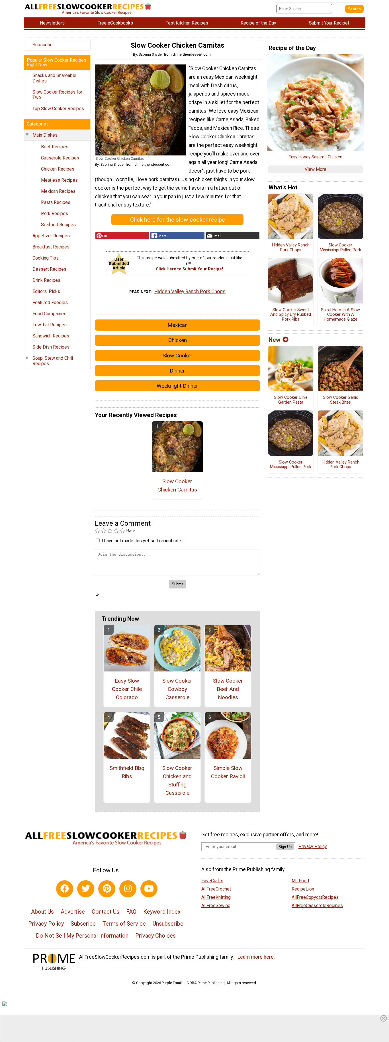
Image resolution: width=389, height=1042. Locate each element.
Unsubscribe (168, 923)
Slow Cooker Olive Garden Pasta (291, 400)
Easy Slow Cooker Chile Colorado (127, 689)
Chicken (177, 340)
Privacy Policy (46, 923)
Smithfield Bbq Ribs (127, 772)
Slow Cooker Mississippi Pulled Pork (340, 247)
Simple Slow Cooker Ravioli (228, 772)
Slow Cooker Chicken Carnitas (177, 485)
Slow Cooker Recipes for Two (57, 94)
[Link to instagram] (127, 888)
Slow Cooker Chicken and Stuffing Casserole (177, 780)
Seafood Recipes (58, 224)
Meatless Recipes (59, 180)
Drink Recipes (46, 280)
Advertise (73, 911)
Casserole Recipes (60, 158)
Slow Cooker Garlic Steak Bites (340, 400)
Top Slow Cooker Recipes (58, 108)
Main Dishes (45, 135)
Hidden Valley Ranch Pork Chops (190, 291)
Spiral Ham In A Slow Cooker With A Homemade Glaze (340, 315)
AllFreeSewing (215, 905)
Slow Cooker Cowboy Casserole (177, 689)
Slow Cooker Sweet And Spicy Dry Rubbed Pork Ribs (290, 315)
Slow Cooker (178, 355)
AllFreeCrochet (216, 889)
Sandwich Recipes (50, 336)
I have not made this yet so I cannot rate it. (144, 540)
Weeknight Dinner (177, 386)
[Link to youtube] (148, 888)
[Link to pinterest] (106, 888)
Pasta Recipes (55, 202)
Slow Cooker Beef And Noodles (228, 689)
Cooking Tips (45, 258)
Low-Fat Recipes (49, 324)
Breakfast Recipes (50, 247)
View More (315, 169)
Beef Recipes (54, 146)
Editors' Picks (46, 291)
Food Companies (49, 313)
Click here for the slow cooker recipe (177, 219)
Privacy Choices (155, 935)
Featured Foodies (50, 302)
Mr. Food (300, 880)
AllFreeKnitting (216, 897)
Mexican (177, 325)
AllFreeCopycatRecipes (315, 897)
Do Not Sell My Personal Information (82, 935)
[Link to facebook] (64, 888)
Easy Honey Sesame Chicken (315, 157)
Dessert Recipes (49, 269)
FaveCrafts (212, 880)
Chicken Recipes (57, 169)
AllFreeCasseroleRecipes (317, 905)
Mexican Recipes (58, 191)
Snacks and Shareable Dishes (54, 78)
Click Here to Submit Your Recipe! (189, 269)
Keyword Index (162, 911)
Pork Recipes (54, 213)
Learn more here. (256, 957)
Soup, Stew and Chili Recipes (52, 360)
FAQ (131, 911)
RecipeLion (303, 889)
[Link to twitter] (85, 888)
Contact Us (105, 911)
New (274, 339)
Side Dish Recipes (50, 347)
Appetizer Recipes (51, 235)
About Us (42, 911)
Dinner (177, 370)
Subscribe (42, 44)
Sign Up (285, 847)
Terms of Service (124, 923)
